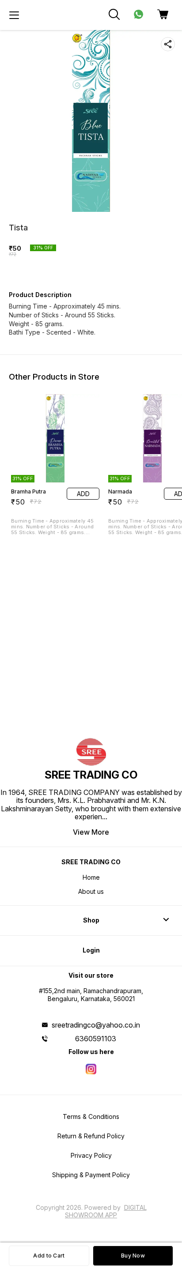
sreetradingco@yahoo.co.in (96, 1025)
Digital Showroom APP (106, 1211)
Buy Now (133, 1255)
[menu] (14, 15)
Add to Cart (48, 1255)
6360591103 (95, 1039)
